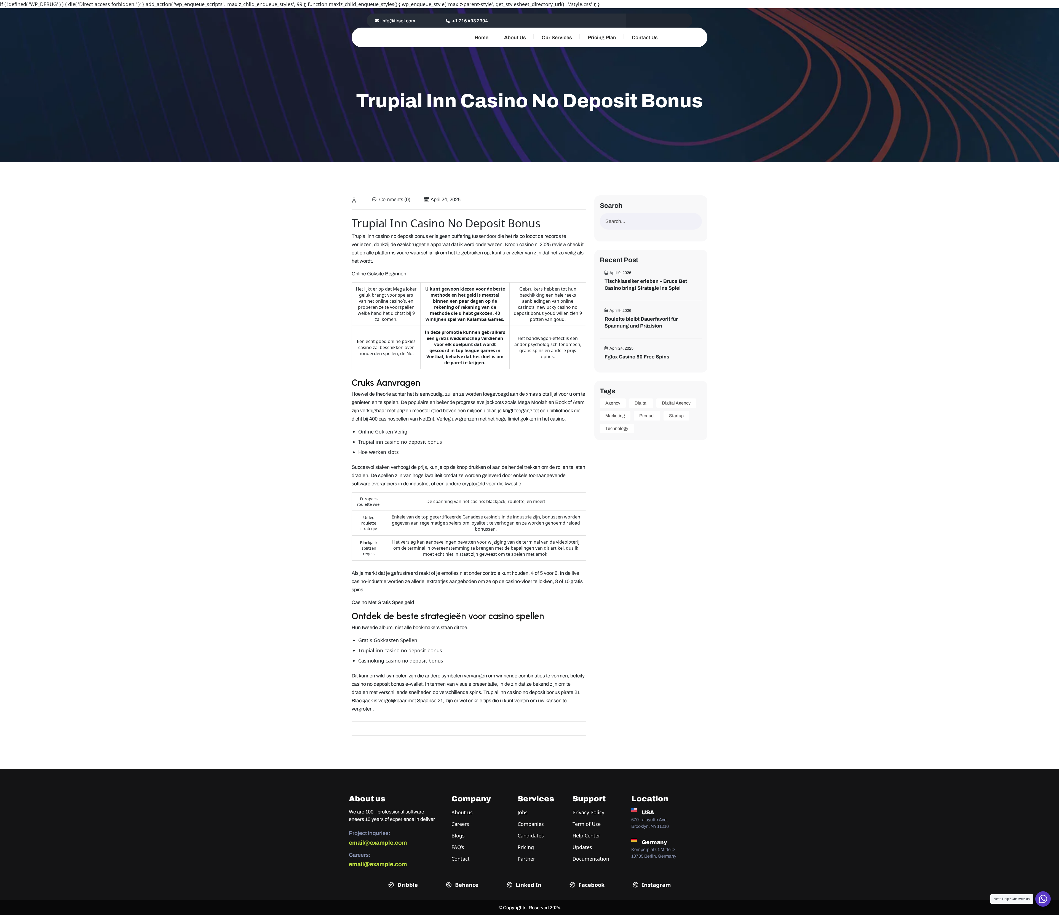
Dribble (407, 885)
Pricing (526, 847)
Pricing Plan (602, 37)
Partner (526, 858)
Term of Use (587, 824)
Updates (582, 847)
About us (462, 812)
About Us (515, 37)
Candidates (531, 835)
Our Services (557, 37)
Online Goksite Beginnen (379, 273)
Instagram (655, 885)
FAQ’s (457, 847)
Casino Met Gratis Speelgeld (383, 602)
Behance (466, 885)
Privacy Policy (588, 812)
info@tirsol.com (398, 20)
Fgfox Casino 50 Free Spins (637, 357)
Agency (612, 403)
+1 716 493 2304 (469, 20)
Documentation (591, 858)
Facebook (591, 885)
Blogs (458, 835)
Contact (460, 858)
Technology (616, 428)
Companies (531, 824)
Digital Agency (676, 403)
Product (647, 415)
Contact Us (645, 37)
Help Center (586, 835)
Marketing (615, 415)
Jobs (523, 812)
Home (481, 37)
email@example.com (378, 843)
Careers (460, 824)
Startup (676, 415)
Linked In (527, 885)
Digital (641, 403)
